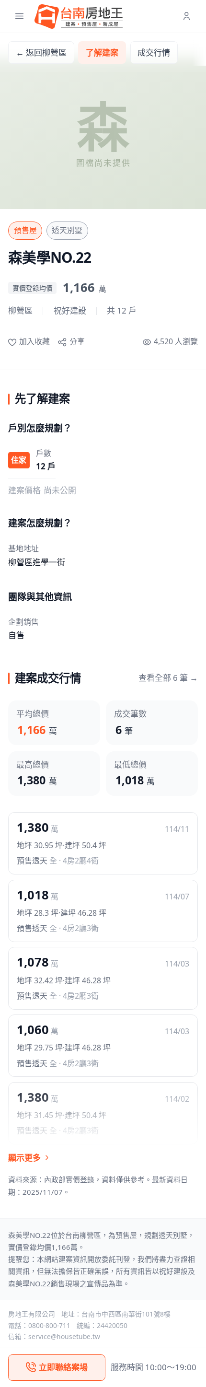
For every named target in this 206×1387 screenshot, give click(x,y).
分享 (76, 341)
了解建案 (102, 52)
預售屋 (25, 230)
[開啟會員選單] (186, 16)
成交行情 (153, 52)
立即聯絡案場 (63, 1367)
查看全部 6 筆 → (168, 677)
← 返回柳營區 (41, 52)
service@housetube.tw (64, 1336)
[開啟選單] (19, 16)
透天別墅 (67, 230)
